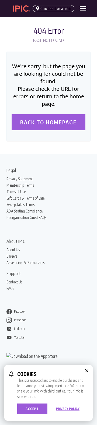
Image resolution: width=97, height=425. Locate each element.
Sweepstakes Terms (20, 204)
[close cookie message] (86, 370)
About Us (13, 249)
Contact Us (14, 282)
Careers (11, 256)
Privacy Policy (67, 409)
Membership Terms (20, 185)
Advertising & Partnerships (25, 262)
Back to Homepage (48, 122)
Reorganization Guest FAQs (26, 217)
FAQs (10, 288)
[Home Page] (19, 8)
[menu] (83, 8)
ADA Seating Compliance (24, 211)
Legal (11, 170)
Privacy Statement (19, 179)
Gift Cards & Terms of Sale (25, 198)
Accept (32, 409)
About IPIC (15, 241)
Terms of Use (16, 191)
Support (13, 273)
